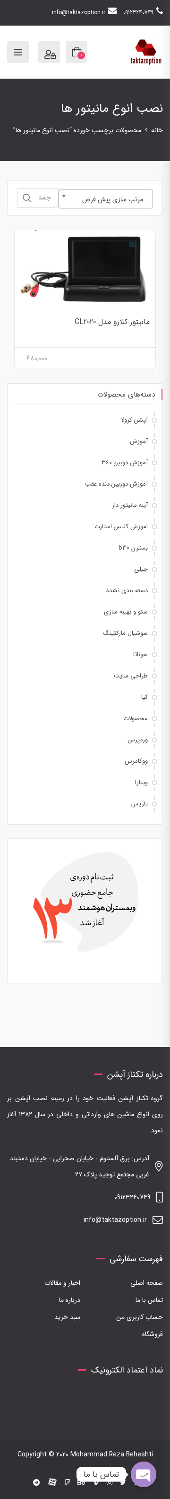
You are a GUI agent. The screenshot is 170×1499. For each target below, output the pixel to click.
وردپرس (138, 740)
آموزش (139, 441)
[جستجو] (27, 198)
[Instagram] (109, 1483)
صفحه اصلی (146, 1283)
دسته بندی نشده (127, 591)
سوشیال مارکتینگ (125, 633)
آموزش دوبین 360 (125, 463)
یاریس (139, 804)
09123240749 (138, 12)
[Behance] (81, 1483)
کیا (144, 697)
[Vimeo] (96, 1483)
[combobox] (106, 199)
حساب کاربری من (139, 1317)
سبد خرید (67, 1317)
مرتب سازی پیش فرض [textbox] (112, 199)
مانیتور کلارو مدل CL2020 (112, 322)
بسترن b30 (133, 548)
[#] (36, 1483)
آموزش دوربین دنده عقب (116, 484)
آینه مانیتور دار (130, 505)
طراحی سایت (131, 676)
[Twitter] (123, 1483)
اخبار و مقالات (62, 1283)
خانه (157, 130)
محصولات (135, 718)
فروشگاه (152, 1334)
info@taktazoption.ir (78, 12)
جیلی (141, 569)
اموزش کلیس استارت (121, 527)
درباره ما (69, 1300)
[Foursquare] (67, 1483)
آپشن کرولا (134, 420)
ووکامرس (136, 761)
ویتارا (141, 782)
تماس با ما (149, 1300)
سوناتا (140, 654)
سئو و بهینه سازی (126, 612)
